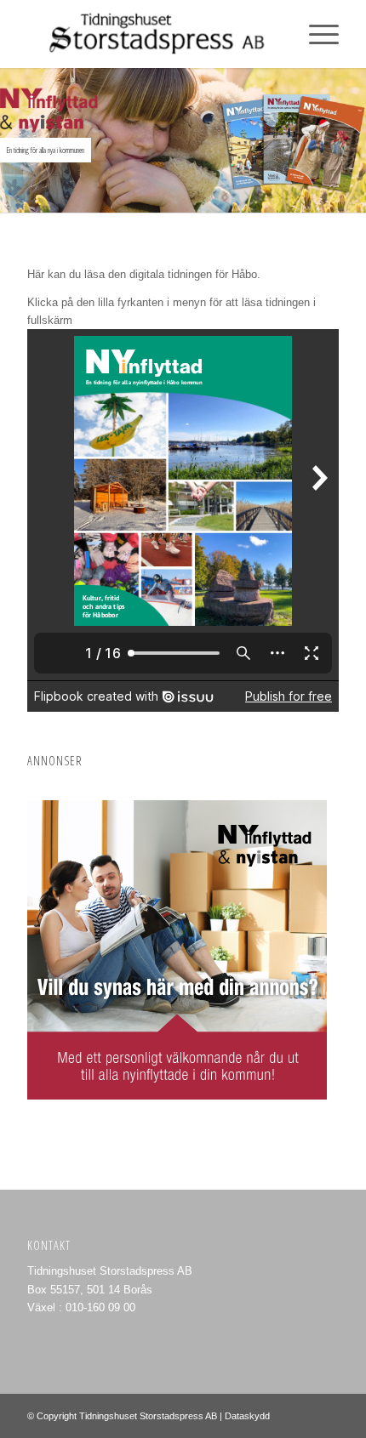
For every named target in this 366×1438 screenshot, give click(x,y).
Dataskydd (247, 1416)
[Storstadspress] (151, 34)
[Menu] (315, 34)
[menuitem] (315, 34)
